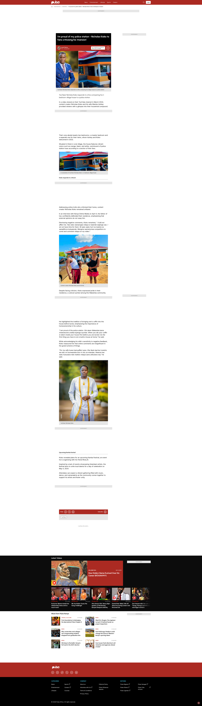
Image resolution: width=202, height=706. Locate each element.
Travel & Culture (66, 617)
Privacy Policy (84, 694)
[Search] (144, 2)
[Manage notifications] (198, 703)
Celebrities (64, 6)
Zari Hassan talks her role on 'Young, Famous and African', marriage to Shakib (141, 605)
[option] (60, 599)
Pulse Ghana (124, 687)
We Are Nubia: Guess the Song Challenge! (79, 604)
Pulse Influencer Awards (103, 688)
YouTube (63, 517)
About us (82, 684)
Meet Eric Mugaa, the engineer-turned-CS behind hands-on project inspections (105, 622)
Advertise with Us (85, 687)
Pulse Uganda (124, 690)
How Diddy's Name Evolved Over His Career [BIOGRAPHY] (103, 574)
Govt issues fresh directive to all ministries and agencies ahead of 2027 (105, 645)
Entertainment (94, 2)
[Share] (108, 48)
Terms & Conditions (86, 690)
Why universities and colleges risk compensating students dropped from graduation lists (70, 633)
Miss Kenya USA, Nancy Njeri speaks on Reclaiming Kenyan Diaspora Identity (101, 605)
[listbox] (101, 598)
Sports (109, 2)
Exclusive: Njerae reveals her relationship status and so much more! (60, 605)
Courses (66, 690)
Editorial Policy (103, 684)
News (86, 2)
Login (148, 2)
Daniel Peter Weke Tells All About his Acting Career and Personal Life (121, 605)
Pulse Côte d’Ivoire (141, 688)
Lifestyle (102, 2)
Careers (115, 2)
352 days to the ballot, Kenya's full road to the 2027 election (70, 644)
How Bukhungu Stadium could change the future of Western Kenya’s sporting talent (105, 633)
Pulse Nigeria (124, 684)
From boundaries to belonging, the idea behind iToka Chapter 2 (71, 621)
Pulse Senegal (142, 684)
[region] (101, 598)
